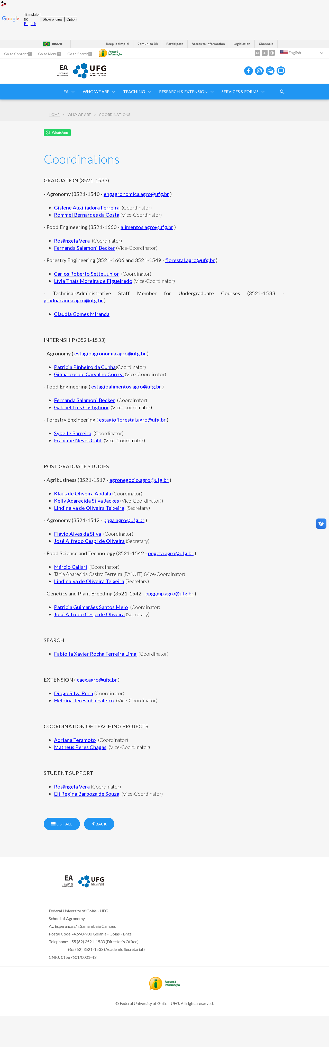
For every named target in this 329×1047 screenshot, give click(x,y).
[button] (96, 91)
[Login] (4, 4)
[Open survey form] (282, 92)
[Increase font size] (257, 53)
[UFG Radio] (270, 70)
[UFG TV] (281, 70)
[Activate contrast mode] (272, 53)
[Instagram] (259, 70)
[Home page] (56, 78)
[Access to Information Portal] (164, 988)
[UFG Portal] (89, 77)
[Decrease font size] (265, 53)
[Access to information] (110, 53)
